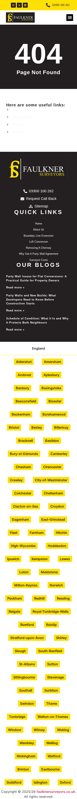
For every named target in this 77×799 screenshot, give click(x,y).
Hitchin (61, 533)
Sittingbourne (24, 677)
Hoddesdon (57, 546)
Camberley (59, 454)
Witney (39, 730)
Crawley (16, 480)
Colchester (22, 493)
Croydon (57, 506)
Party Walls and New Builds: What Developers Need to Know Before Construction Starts (31, 299)
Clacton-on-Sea (25, 506)
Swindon (27, 703)
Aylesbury (51, 375)
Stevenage (55, 677)
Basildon (52, 441)
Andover (24, 375)
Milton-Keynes (25, 585)
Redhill (39, 598)
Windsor (14, 730)
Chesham (23, 467)
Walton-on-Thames (53, 717)
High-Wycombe (23, 546)
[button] (69, 17)
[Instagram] (13, 5)
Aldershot (24, 362)
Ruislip (51, 625)
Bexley (36, 427)
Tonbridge (17, 717)
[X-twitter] (19, 5)
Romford (27, 625)
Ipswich (13, 559)
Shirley (61, 638)
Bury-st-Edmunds (24, 454)
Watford (54, 756)
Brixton (23, 769)
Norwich (56, 585)
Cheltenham (53, 493)
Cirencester (52, 467)
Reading (63, 598)
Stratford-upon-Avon (27, 638)
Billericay (61, 427)
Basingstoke (51, 388)
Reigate (14, 611)
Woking (63, 730)
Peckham (14, 598)
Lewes (65, 559)
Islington (40, 782)
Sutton (52, 664)
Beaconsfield (26, 401)
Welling (52, 743)
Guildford (14, 782)
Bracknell (25, 441)
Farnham (37, 533)
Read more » (15, 287)
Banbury (22, 388)
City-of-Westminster (51, 480)
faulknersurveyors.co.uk (56, 792)
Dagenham (20, 519)
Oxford (65, 782)
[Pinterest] (25, 5)
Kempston (40, 559)
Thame (51, 703)
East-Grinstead (53, 519)
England (38, 348)
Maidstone (49, 572)
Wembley (27, 743)
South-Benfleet (50, 651)
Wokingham (26, 756)
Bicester (54, 401)
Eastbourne (50, 769)
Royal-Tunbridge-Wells (51, 611)
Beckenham (21, 414)
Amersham (52, 362)
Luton (24, 572)
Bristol (14, 427)
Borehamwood (54, 414)
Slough (20, 651)
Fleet (13, 533)
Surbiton (51, 690)
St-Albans (27, 664)
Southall (25, 690)
